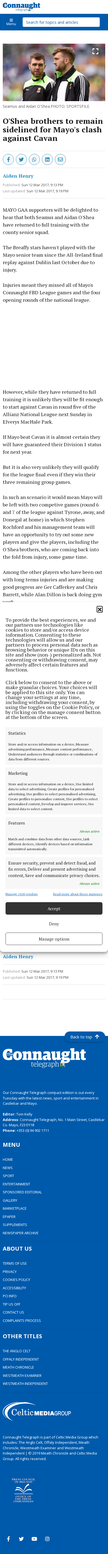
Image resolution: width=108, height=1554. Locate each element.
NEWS (8, 1167)
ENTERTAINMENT (16, 1184)
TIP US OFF (11, 1304)
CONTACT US (13, 1312)
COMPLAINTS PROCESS (22, 1320)
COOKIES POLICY (16, 1279)
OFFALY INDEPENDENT (21, 1359)
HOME (8, 1159)
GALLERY (10, 1200)
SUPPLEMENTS (15, 1224)
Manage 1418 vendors (22, 894)
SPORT (8, 1175)
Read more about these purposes (77, 894)
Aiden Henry (18, 175)
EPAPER (9, 1216)
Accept (54, 908)
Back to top (81, 1037)
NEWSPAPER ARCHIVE (20, 1232)
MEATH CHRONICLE (18, 1367)
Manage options (54, 939)
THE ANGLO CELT (16, 1350)
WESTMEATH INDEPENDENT (25, 1383)
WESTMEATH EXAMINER (22, 1375)
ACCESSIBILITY (14, 1287)
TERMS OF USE (15, 1263)
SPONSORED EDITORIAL (22, 1192)
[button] (99, 609)
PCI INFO (10, 1295)
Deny (54, 923)
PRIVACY (10, 1271)
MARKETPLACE (15, 1208)
